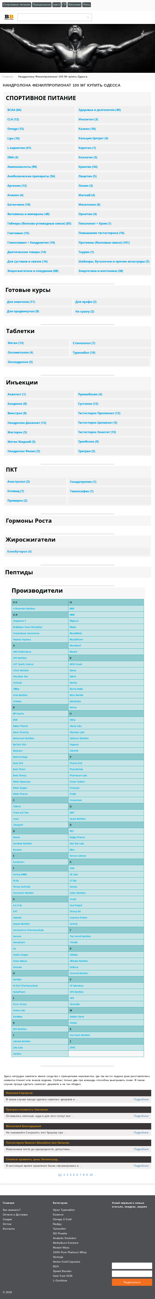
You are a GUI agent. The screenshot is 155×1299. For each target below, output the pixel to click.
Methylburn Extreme (66, 1242)
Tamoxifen (59, 1228)
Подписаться (132, 1282)
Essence (58, 1214)
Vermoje (58, 1256)
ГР (64, 4)
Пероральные (42, 4)
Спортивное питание (16, 4)
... (95, 1174)
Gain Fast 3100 (63, 1275)
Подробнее (141, 1099)
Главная (8, 1202)
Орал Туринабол (64, 1209)
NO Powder (60, 1233)
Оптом (7, 1223)
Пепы (86, 4)
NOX (56, 1266)
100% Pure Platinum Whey (70, 1252)
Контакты (9, 1228)
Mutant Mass (61, 1247)
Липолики (74, 4)
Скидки (7, 1219)
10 (91, 1174)
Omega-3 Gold (62, 1219)
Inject (56, 4)
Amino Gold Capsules (66, 1261)
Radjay (57, 1223)
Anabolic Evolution (64, 1238)
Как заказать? (12, 1209)
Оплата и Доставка (15, 1214)
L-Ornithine (60, 1280)
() (60, 1174)
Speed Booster (62, 1271)
